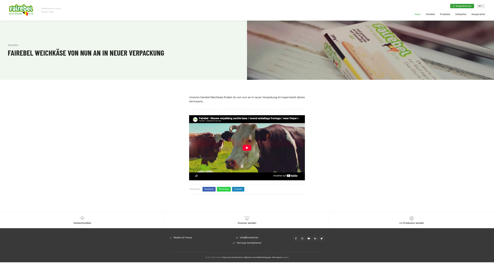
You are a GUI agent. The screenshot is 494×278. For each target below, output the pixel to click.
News (418, 14)
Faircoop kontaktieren (249, 242)
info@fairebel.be (249, 237)
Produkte (445, 14)
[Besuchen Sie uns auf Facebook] (295, 238)
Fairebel (430, 14)
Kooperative (478, 14)
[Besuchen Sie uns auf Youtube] (308, 238)
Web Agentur (277, 257)
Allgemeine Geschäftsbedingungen (257, 257)
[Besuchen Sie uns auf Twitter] (321, 238)
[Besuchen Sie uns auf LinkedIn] (315, 238)
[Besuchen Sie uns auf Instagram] (302, 238)
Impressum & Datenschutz (232, 257)
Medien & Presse (183, 237)
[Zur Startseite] (21, 10)
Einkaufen (460, 14)
